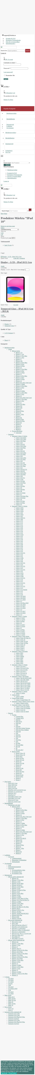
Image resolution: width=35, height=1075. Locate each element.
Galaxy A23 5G (20, 566)
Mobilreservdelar (11, 113)
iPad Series (7, 781)
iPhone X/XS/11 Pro (18, 910)
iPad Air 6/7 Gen (13, 800)
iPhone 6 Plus (20, 419)
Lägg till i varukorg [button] (19, 258)
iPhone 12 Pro (20, 394)
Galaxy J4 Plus (20, 630)
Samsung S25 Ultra (14, 1013)
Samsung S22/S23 (13, 1023)
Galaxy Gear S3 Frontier (23, 708)
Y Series (6, 977)
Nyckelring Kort (17, 872)
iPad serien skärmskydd (15, 920)
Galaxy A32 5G (20, 553)
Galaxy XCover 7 (21, 666)
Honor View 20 (20, 753)
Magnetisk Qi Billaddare (19, 860)
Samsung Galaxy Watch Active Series (23, 701)
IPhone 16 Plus (20, 366)
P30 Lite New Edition (22, 730)
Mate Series (7, 995)
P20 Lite (18, 736)
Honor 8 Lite (19, 775)
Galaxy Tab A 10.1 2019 (23, 685)
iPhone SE (19, 418)
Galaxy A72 (19, 523)
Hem (2, 213)
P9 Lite (18, 746)
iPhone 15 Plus (20, 372)
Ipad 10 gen (7, 245)
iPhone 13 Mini (20, 384)
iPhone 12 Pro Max (21, 392)
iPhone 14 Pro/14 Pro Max (20, 957)
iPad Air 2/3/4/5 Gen (14, 801)
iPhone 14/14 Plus (17, 958)
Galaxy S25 (19, 443)
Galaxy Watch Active (22, 703)
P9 (16, 748)
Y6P (9, 985)
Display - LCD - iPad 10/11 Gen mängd (12, 269)
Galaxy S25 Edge (21, 438)
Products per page (6, 238)
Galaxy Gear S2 (20, 710)
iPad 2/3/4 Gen (12, 788)
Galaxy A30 (19, 559)
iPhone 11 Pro (20, 401)
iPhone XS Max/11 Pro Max (20, 907)
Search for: (4, 50)
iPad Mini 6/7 (16, 937)
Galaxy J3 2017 (20, 631)
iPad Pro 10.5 (12, 793)
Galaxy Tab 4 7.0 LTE (22, 690)
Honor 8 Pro (19, 776)
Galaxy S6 (19, 499)
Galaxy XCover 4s (21, 673)
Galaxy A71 (19, 524)
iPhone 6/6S (15, 917)
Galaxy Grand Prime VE (23, 700)
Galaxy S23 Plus (21, 454)
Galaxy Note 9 (20, 646)
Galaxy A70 (19, 526)
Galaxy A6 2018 (20, 604)
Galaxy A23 (19, 568)
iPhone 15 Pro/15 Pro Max (20, 953)
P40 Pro (18, 720)
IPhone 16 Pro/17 (17, 885)
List (2, 234)
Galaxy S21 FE (20, 463)
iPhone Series (16, 351)
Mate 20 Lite (12, 1000)
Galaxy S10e (19, 479)
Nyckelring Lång (17, 873)
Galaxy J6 (19, 623)
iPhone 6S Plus (20, 421)
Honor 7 (18, 780)
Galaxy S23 (19, 456)
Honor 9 (18, 766)
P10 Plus (18, 740)
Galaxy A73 (19, 521)
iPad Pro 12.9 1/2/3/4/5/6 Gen (17, 790)
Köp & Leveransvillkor (13, 42)
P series (14, 715)
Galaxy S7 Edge (20, 493)
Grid (2, 233)
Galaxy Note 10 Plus (22, 643)
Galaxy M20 (19, 661)
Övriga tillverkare (17, 431)
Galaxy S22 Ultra (21, 458)
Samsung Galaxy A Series (19, 506)
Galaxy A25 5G (20, 563)
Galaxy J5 (19, 628)
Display (6, 324)
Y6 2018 (10, 987)
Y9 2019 (10, 978)
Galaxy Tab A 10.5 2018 (23, 686)
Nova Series (8, 1007)
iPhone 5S (19, 426)
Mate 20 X (11, 997)
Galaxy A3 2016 (20, 613)
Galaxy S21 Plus (21, 466)
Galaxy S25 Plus (21, 441)
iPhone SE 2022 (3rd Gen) (23, 382)
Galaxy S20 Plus (21, 474)
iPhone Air (15, 942)
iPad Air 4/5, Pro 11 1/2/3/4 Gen (21, 933)
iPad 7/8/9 (15, 923)
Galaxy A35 (19, 548)
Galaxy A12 (19, 591)
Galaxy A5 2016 (20, 608)
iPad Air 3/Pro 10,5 (17, 935)
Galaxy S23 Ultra (21, 453)
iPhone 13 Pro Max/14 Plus (20, 898)
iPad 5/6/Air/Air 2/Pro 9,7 (19, 925)
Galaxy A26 (19, 561)
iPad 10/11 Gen (12, 783)
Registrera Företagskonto (13, 40)
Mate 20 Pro (11, 998)
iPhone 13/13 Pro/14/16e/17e (20, 900)
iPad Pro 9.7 (11, 795)
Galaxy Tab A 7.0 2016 (22, 688)
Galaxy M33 (19, 653)
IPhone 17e (19, 352)
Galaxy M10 (19, 663)
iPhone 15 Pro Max (21, 369)
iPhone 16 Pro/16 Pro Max (20, 950)
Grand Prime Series (17, 698)
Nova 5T (11, 1008)
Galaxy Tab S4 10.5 (22, 681)
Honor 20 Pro (20, 758)
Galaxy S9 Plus (20, 486)
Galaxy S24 (19, 449)
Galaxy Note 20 (20, 640)
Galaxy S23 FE (20, 451)
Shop (5, 213)
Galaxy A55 (19, 529)
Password (7, 68)
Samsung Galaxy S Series (19, 436)
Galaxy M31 (19, 655)
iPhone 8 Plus (20, 411)
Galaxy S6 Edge (20, 498)
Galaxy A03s (19, 511)
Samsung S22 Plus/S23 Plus (16, 1022)
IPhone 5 (18, 428)
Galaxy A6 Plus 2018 (22, 603)
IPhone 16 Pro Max (21, 362)
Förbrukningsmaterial (14, 867)
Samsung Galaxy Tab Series (20, 676)
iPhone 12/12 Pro (17, 905)
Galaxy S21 (19, 468)
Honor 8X (19, 770)
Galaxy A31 (19, 556)
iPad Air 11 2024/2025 (18, 932)
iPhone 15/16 (16, 892)
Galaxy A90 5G (20, 518)
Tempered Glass (9, 326)
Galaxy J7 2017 (20, 618)
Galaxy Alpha (20, 696)
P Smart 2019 (20, 718)
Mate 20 (10, 1002)
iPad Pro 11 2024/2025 (18, 928)
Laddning (9, 126)
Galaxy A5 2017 (20, 606)
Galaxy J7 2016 (20, 619)
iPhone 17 (19, 359)
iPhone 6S (19, 423)
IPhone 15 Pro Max (18, 887)
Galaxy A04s (19, 509)
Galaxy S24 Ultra (21, 446)
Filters (2, 228)
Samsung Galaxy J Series (19, 616)
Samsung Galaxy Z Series (19, 691)
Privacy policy (12, 1073)
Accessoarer (10, 128)
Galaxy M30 (19, 658)
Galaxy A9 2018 (20, 596)
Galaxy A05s (19, 508)
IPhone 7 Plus (20, 848)
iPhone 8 (18, 413)
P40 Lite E (19, 721)
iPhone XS (19, 406)
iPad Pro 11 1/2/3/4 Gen (15, 791)
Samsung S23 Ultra (14, 1020)
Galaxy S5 (19, 504)
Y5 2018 (10, 993)
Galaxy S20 (19, 476)
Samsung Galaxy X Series (19, 665)
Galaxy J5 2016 (20, 626)
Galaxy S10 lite (20, 481)
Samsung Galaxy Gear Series (20, 705)
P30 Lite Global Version (23, 728)
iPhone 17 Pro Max (21, 356)
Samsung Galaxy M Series (20, 651)
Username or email (10, 62)
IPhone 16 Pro (20, 364)
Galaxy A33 (19, 551)
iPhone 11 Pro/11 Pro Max (20, 973)
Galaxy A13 (19, 588)
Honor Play (19, 756)
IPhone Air (15, 878)
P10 (17, 741)
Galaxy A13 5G (20, 586)
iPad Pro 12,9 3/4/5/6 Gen (19, 927)
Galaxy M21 (19, 660)
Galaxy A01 (19, 516)
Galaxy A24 (19, 564)
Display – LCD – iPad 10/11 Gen (16, 262)
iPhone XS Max (20, 404)
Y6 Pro (10, 983)
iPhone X (18, 409)
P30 (17, 733)
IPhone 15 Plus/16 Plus (19, 890)
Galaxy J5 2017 (20, 625)
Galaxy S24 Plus (21, 448)
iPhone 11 (19, 402)
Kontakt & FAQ (10, 38)
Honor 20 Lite (20, 760)
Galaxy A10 (19, 594)
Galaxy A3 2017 (20, 611)
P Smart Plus (19, 716)
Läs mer (15, 305)
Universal (18, 433)
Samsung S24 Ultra (14, 1015)
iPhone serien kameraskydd (16, 940)
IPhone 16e (19, 361)
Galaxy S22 (19, 461)
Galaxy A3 (19, 614)
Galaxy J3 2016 (20, 633)
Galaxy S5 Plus (20, 503)
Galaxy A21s (19, 573)
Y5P (9, 990)
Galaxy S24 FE (20, 444)
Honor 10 (18, 765)
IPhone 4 (18, 429)
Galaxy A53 (19, 533)
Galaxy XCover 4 (21, 675)
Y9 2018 (10, 980)
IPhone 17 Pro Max (18, 880)
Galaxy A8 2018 (20, 598)
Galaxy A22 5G (20, 569)
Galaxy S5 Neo (20, 501)
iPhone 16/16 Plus (17, 952)
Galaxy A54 (19, 531)
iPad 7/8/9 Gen (12, 785)
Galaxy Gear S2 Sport (22, 711)
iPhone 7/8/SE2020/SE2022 (20, 913)
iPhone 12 (19, 396)
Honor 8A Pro (20, 771)
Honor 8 (18, 778)
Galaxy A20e (20, 576)
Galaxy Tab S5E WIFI (22, 680)
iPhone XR (19, 408)
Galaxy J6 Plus (20, 621)
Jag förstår (4, 1073)
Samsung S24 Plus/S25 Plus (16, 1017)
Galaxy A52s (19, 534)
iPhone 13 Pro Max (21, 386)
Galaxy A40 (19, 544)
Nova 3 (10, 1010)
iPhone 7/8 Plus (16, 912)
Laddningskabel (16, 858)
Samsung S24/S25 (13, 1018)
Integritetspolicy (10, 43)
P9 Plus (18, 743)
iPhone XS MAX (21, 838)
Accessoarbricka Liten (18, 870)
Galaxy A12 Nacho (21, 589)
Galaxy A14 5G (20, 583)
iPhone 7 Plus (20, 414)
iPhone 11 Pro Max (21, 399)
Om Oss (7, 152)
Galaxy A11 (19, 593)
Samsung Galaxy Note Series (20, 636)
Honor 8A (19, 773)
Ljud (9, 865)
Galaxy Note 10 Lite (22, 641)
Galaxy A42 (19, 541)
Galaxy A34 (19, 549)
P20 (17, 738)
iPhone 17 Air (20, 354)
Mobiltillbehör (10, 119)
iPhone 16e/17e (16, 948)
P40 (17, 725)
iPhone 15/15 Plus (17, 955)
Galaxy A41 (19, 543)
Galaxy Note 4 (20, 650)
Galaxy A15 (19, 581)
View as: (3, 231)
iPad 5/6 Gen (12, 786)
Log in (6, 79)
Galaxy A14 (19, 584)
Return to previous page (8, 226)
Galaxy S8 (19, 491)
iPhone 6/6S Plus (17, 915)
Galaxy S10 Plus (21, 483)
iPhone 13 (19, 389)
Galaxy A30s (19, 558)
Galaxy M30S (20, 656)
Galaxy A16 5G (20, 578)
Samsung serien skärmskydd (12, 1012)
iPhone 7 (18, 416)
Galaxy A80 (19, 519)
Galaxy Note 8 (20, 648)
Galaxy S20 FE (20, 471)
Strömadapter (16, 862)
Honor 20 (18, 761)
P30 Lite (18, 731)
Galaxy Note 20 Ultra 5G (23, 638)
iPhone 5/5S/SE (16, 918)
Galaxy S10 (19, 484)
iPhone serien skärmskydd (16, 877)
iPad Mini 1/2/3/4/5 (17, 938)
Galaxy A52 (19, 536)
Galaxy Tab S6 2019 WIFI (23, 678)
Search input (7, 163)
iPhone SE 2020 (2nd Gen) (24, 397)
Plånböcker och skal (14, 805)
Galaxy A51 (19, 538)
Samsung (11, 434)
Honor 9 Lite (19, 768)
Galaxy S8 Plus (20, 489)
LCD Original (8, 333)
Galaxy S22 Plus (21, 459)
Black (6, 340)
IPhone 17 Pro (16, 882)
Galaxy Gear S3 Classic (23, 706)
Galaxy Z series (20, 693)
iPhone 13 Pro (20, 387)
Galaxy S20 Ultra (21, 473)
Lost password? (8, 72)
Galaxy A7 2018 (20, 599)
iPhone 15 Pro (20, 371)
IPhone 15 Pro (16, 888)
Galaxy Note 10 (20, 645)
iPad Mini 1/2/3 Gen (14, 798)
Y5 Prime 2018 (12, 988)
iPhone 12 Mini (20, 391)
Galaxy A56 (19, 528)
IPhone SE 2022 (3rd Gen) (24, 816)
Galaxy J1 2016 (20, 635)
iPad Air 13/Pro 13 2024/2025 (21, 930)
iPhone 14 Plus (20, 379)
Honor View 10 (20, 755)
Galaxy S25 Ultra (21, 439)
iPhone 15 (19, 374)
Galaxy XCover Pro (22, 670)
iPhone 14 (19, 381)
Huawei (10, 713)
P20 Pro (18, 735)
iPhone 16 (19, 367)
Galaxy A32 (19, 554)
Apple (2, 266)
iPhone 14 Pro (20, 377)
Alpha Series (16, 695)
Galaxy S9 (19, 488)
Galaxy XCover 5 (21, 671)
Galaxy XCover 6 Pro (22, 668)
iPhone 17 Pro (20, 357)
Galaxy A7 (19, 601)
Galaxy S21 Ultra (21, 464)
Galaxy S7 (19, 494)
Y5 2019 (10, 992)
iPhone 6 (18, 424)
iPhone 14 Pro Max (21, 376)
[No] (18, 1073)
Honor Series (16, 751)
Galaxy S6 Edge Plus (22, 496)
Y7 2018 (10, 982)
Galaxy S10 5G (20, 478)
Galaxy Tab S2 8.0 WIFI (23, 683)
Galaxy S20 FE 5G (21, 469)
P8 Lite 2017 (19, 750)
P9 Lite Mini (19, 745)
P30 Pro (18, 726)
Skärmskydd (10, 124)
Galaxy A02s (19, 514)
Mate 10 (10, 1005)
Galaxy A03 (19, 513)
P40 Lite (18, 723)
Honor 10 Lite (20, 763)
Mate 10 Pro (11, 1003)
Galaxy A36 (19, 546)
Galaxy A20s (19, 574)
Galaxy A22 (19, 571)
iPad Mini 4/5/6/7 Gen (14, 796)
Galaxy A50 (19, 539)
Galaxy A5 (19, 609)
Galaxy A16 (19, 579)
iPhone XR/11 (16, 908)
